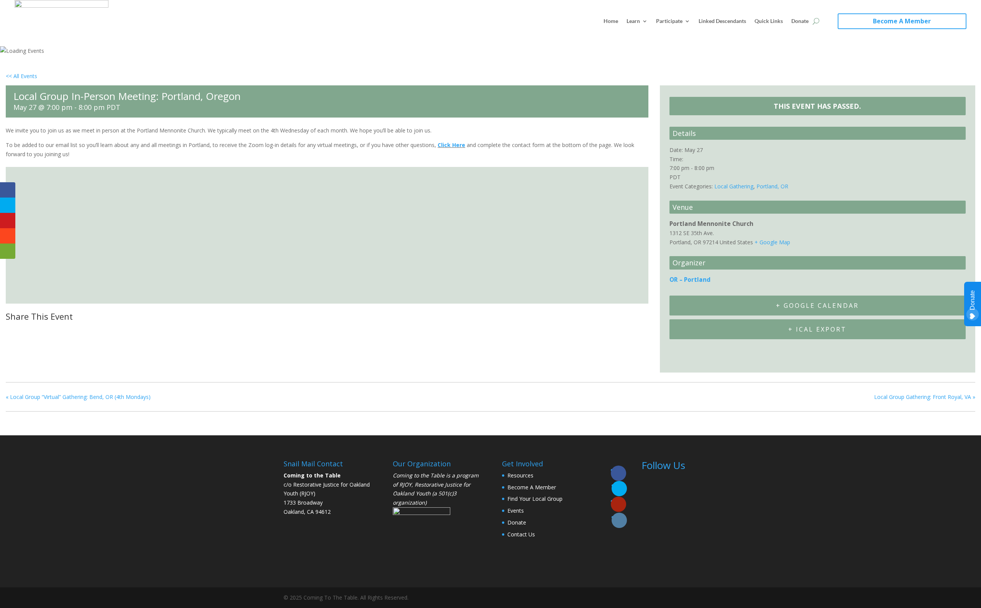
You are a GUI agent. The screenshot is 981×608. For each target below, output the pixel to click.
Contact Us (521, 534)
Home (611, 21)
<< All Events (21, 76)
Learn (633, 21)
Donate (800, 21)
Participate (669, 21)
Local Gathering (733, 186)
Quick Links (769, 21)
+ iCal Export (817, 329)
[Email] (51, 331)
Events (515, 510)
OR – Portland (689, 280)
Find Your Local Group (535, 498)
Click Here (451, 145)
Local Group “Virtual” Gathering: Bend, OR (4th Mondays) (78, 396)
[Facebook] (14, 331)
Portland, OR (772, 186)
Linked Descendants (722, 21)
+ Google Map (772, 242)
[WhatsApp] (70, 331)
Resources (520, 475)
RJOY (405, 484)
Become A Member (902, 21)
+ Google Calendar (817, 305)
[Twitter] (31, 331)
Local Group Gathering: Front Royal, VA (924, 396)
